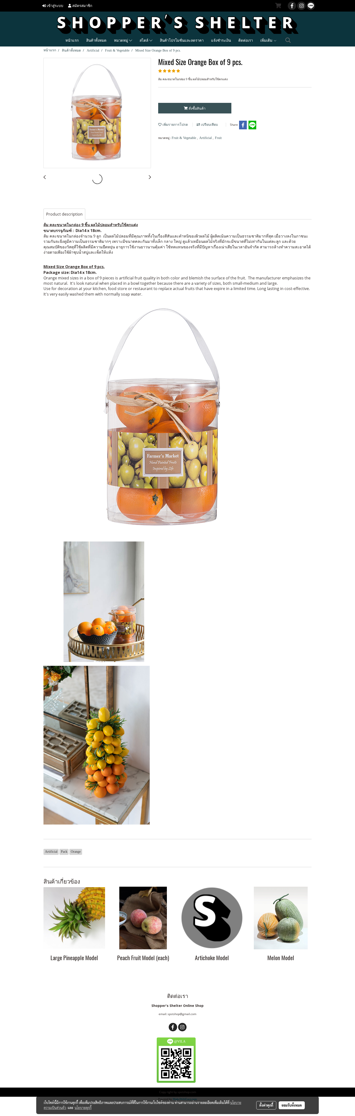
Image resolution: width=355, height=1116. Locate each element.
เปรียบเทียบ (209, 124)
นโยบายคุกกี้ (83, 1107)
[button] (288, 40)
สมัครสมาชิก (81, 6)
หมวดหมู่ (121, 40)
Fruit (218, 138)
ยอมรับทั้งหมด (292, 1105)
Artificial (206, 138)
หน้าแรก (72, 40)
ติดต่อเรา (245, 40)
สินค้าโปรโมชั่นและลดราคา (182, 40)
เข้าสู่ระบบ (54, 6)
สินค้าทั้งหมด (96, 40)
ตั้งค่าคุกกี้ (266, 1105)
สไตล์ (144, 40)
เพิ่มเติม (266, 40)
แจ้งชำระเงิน (221, 40)
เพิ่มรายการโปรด (175, 124)
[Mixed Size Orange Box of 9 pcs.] (97, 113)
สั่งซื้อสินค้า (197, 108)
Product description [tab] (64, 214)
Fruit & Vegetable (184, 138)
